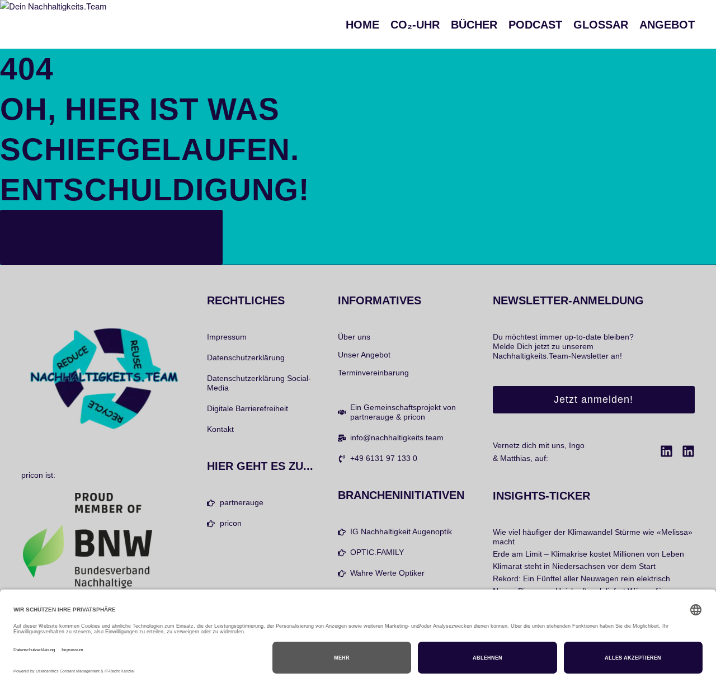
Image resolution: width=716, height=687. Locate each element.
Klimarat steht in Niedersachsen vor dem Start (574, 566)
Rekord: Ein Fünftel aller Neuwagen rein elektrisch (581, 578)
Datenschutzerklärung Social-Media (259, 383)
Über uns (354, 336)
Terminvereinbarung (373, 372)
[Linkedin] (666, 451)
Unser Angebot (364, 354)
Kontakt (220, 429)
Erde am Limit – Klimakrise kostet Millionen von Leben (588, 553)
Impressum (227, 336)
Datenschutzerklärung (246, 357)
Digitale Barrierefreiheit (247, 408)
